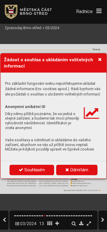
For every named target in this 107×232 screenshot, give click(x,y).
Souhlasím (34, 170)
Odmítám (78, 170)
